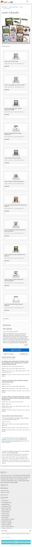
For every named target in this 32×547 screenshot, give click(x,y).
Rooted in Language (7, 522)
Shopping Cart (24, 354)
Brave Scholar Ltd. (6, 510)
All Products (5, 7)
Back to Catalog (9, 354)
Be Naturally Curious (7, 502)
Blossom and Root (13, 7)
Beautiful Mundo (6, 504)
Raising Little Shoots (7, 521)
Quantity (6, 66)
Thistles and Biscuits (7, 528)
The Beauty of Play (6, 506)
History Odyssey (6, 515)
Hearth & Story (5, 513)
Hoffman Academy (6, 524)
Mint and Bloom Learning (8, 519)
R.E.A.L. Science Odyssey (8, 526)
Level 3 (21, 7)
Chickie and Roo (6, 511)
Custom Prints (5, 500)
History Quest (5, 517)
